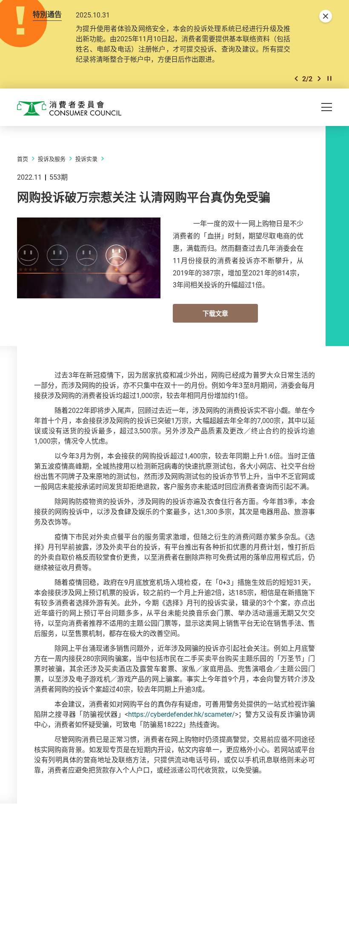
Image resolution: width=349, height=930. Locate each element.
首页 (22, 159)
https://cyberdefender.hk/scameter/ (181, 714)
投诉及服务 (52, 159)
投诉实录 (86, 159)
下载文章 (215, 313)
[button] (296, 78)
